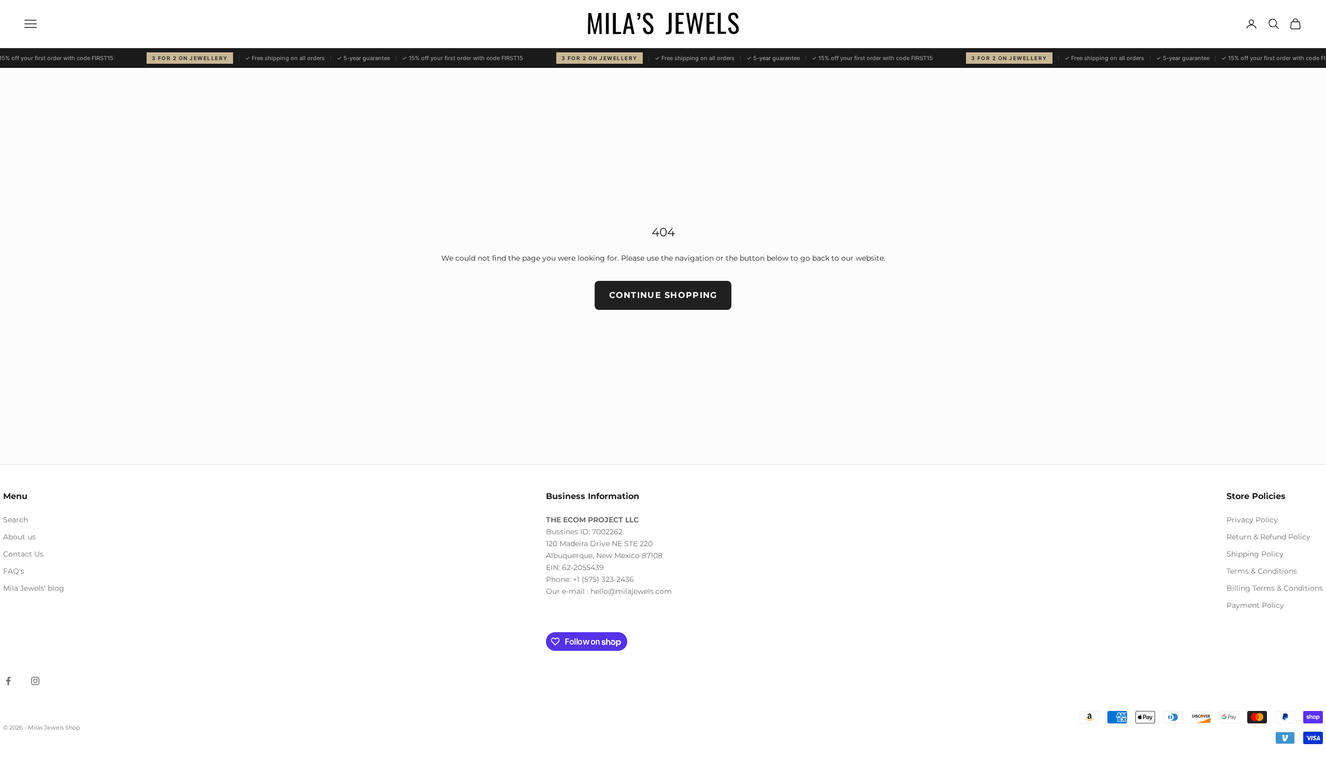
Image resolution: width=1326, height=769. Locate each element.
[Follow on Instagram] (35, 681)
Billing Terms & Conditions (1275, 588)
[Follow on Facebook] (8, 681)
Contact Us (23, 554)
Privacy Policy (1252, 519)
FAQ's (13, 571)
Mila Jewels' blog (33, 588)
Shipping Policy (1255, 554)
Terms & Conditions (1262, 571)
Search (15, 519)
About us (19, 537)
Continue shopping (663, 295)
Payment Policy (1255, 605)
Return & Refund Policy (1268, 537)
